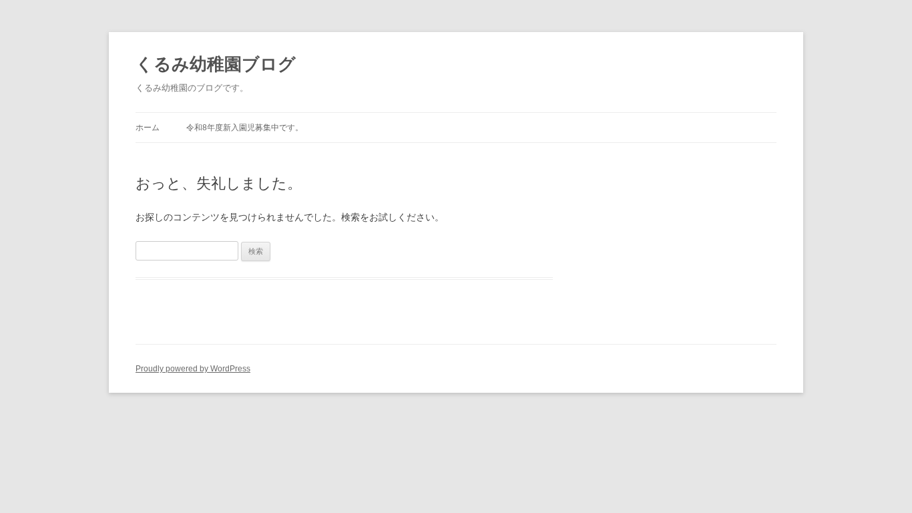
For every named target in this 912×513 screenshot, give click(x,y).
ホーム (148, 127)
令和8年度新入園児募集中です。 (244, 127)
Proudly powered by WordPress (193, 368)
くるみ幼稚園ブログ (216, 64)
